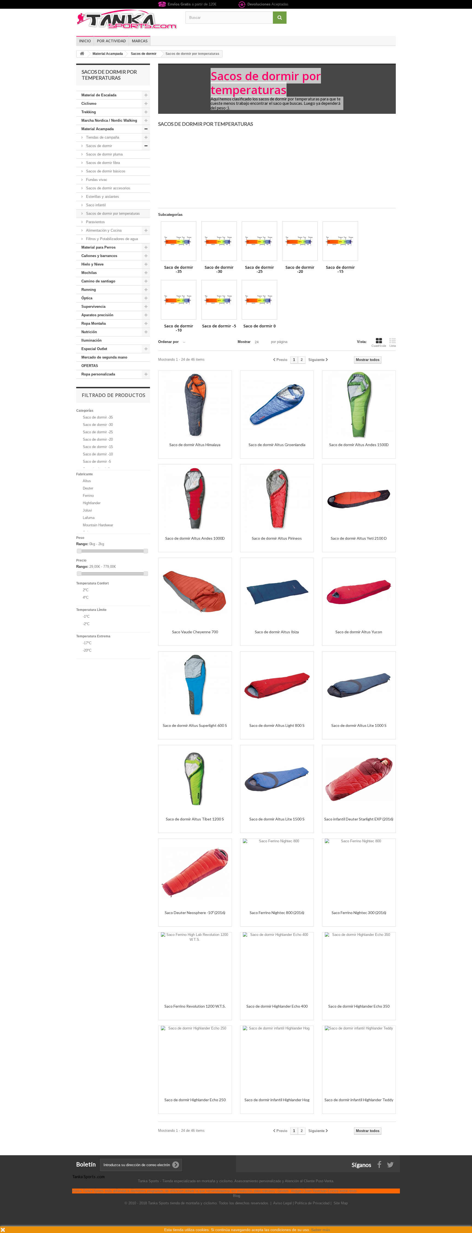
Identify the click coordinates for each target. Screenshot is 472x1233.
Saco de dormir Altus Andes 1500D (359, 444)
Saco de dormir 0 (259, 326)
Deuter (88, 488)
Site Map (341, 1203)
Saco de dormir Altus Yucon (358, 631)
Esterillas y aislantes (102, 197)
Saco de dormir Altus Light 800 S (277, 725)
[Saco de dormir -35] (178, 241)
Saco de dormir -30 (98, 425)
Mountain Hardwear (98, 525)
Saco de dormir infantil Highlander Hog (276, 1099)
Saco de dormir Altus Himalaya (194, 444)
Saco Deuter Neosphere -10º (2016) (195, 912)
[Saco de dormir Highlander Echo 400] (277, 966)
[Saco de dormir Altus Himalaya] (195, 405)
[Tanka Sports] (126, 19)
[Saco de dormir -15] (340, 241)
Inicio (85, 40)
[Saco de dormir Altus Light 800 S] (277, 686)
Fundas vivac (96, 180)
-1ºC (86, 616)
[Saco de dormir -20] (300, 241)
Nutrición (89, 332)
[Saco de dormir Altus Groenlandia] (277, 405)
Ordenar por (168, 342)
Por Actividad (111, 40)
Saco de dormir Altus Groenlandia (277, 444)
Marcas (140, 40)
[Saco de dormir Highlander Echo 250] (195, 1060)
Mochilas (89, 273)
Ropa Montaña (93, 323)
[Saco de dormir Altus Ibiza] (277, 592)
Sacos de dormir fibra (102, 163)
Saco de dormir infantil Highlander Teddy (358, 1099)
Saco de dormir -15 (98, 447)
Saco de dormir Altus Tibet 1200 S (195, 819)
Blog (236, 1196)
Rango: (82, 544)
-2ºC (86, 624)
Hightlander (92, 503)
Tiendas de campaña (102, 137)
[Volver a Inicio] (82, 53)
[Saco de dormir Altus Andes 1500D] (359, 405)
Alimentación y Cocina (103, 230)
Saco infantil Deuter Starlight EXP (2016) (358, 819)
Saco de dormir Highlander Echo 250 (195, 1099)
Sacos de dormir (98, 146)
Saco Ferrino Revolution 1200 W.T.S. (195, 1006)
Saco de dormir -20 (98, 439)
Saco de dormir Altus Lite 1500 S (277, 819)
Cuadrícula (378, 345)
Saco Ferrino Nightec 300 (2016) (359, 912)
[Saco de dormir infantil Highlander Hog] (277, 1060)
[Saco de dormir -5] (219, 300)
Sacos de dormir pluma (104, 154)
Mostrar (244, 342)
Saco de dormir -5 (97, 461)
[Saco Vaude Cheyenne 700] (195, 592)
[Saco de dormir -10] (178, 300)
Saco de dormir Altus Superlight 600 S (195, 725)
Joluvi (87, 510)
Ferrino (88, 496)
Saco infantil (95, 205)
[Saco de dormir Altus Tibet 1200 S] (195, 779)
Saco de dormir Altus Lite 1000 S (359, 725)
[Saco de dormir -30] (219, 241)
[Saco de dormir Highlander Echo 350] (359, 966)
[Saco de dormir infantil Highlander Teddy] (359, 1060)
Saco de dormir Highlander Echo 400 (277, 1006)
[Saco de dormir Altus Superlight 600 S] (195, 686)
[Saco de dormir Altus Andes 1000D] (195, 498)
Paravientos (95, 222)
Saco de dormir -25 (98, 432)
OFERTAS (89, 366)
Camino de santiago (98, 281)
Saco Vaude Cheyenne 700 (195, 631)
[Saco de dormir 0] (259, 300)
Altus (87, 481)
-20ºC (87, 650)
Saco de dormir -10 (98, 454)
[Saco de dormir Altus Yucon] (359, 592)
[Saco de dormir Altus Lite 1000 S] (359, 686)
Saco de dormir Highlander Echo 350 (359, 1006)
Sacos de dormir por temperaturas (112, 213)
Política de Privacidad (313, 1203)
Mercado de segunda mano (104, 357)
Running (88, 290)
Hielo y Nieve (92, 264)
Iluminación (91, 340)
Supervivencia (93, 306)
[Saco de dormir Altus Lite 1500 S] (277, 779)
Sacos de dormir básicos (105, 171)
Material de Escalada (98, 95)
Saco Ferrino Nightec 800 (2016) (277, 912)
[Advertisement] (277, 170)
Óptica (86, 298)
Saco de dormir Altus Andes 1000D (195, 538)
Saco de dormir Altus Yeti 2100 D (359, 538)
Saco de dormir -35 (98, 417)
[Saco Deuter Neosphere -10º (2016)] (195, 873)
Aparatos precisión (97, 315)
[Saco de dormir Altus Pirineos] (277, 498)
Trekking (88, 112)
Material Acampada (97, 129)
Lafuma (89, 518)
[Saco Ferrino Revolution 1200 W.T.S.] (195, 966)
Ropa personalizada (98, 374)
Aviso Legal (283, 1203)
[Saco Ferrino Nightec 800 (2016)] (277, 873)
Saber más (320, 1230)
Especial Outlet (94, 349)
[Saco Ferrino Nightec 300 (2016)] (359, 873)
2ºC (85, 590)
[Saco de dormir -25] (259, 241)
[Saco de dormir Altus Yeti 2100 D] (359, 498)
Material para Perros (98, 247)
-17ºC (87, 643)
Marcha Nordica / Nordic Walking (109, 120)
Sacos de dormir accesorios (107, 188)
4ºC (85, 597)
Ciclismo (88, 103)
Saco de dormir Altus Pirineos (277, 538)
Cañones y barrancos (99, 256)
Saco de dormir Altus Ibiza (277, 631)
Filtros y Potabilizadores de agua (111, 239)
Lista (393, 345)
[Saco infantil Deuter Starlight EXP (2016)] (359, 779)
